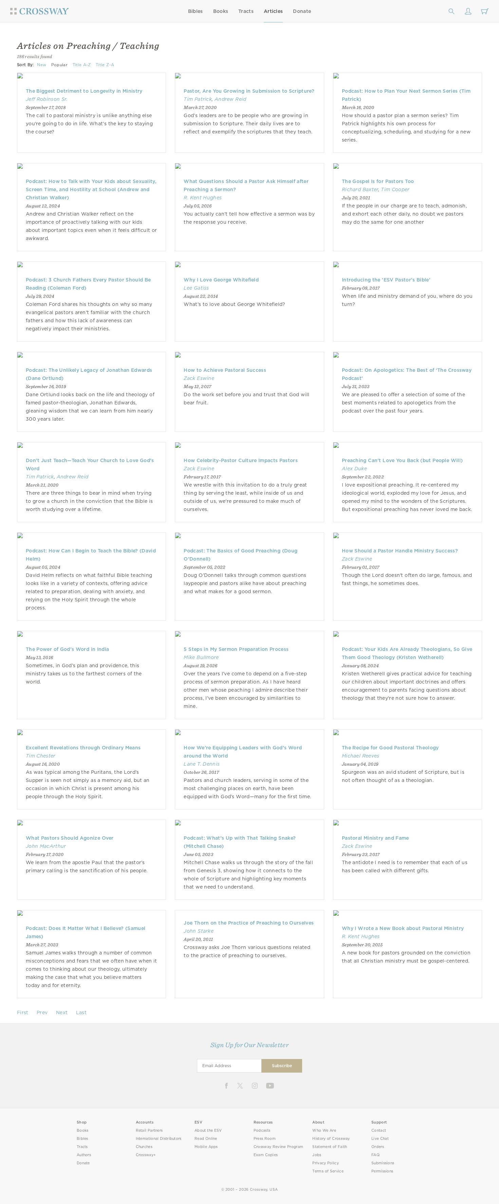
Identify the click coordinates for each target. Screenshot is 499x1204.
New (41, 64)
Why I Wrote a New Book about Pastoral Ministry (403, 928)
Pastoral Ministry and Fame (375, 838)
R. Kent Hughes (203, 197)
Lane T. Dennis (202, 764)
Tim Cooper (395, 189)
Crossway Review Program (278, 1147)
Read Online (206, 1138)
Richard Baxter (360, 189)
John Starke (199, 931)
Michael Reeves (361, 756)
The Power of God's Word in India (67, 649)
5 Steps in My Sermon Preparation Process (236, 649)
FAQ (375, 1155)
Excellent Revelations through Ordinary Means (83, 747)
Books (220, 11)
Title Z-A (105, 64)
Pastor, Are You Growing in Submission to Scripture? (249, 91)
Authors (84, 1155)
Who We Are (324, 1130)
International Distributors (159, 1138)
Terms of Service (327, 1171)
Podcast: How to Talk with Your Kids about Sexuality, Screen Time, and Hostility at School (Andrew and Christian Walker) (91, 189)
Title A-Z (82, 64)
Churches (144, 1147)
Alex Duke (354, 468)
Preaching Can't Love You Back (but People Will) (402, 460)
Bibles (195, 11)
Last (81, 1012)
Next (62, 1012)
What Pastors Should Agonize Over (70, 838)
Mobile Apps (206, 1147)
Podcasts (262, 1130)
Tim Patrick (198, 99)
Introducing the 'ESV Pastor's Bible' (386, 279)
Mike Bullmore (201, 657)
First (23, 1012)
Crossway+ (146, 1155)
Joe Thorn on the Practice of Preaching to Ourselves (249, 923)
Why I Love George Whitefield (221, 279)
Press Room (265, 1138)
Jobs (316, 1155)
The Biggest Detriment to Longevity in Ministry (84, 91)
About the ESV (208, 1130)
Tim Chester (41, 756)
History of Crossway (331, 1138)
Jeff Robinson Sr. (47, 99)
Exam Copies (266, 1155)
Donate (302, 11)
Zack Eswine (199, 378)
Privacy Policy (325, 1163)
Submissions (382, 1163)
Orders (377, 1147)
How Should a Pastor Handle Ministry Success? (400, 550)
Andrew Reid (230, 99)
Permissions (382, 1171)
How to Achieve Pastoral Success (225, 370)
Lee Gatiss (196, 288)
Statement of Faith (329, 1147)
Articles (273, 11)
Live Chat (380, 1138)
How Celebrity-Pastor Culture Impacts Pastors (240, 460)
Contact (378, 1130)
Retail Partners (149, 1130)
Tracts (246, 11)
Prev (42, 1012)
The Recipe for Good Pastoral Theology (390, 747)
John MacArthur (46, 846)
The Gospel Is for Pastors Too (378, 181)
